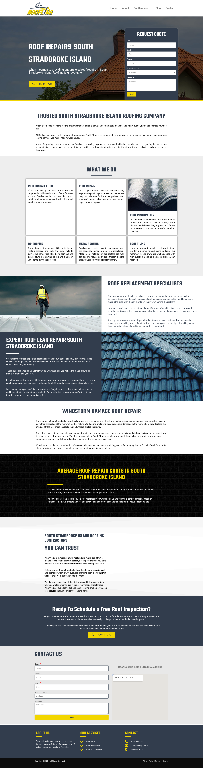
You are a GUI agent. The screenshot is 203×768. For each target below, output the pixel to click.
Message (130, 77)
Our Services (141, 8)
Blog (158, 8)
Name (129, 41)
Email (129, 50)
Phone (129, 59)
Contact (170, 8)
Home (113, 8)
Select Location (133, 68)
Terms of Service (161, 761)
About (125, 8)
